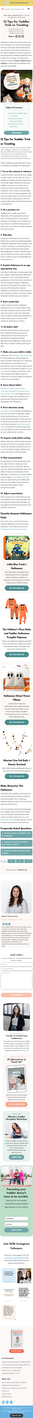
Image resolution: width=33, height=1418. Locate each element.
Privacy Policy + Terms (24, 1407)
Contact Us (5, 1391)
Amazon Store (6, 1394)
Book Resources (7, 1396)
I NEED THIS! (16, 1156)
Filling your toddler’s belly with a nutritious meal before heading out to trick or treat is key (15, 391)
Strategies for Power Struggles (12, 1367)
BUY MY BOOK (16, 1351)
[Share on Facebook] (16, 36)
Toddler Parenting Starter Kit (11, 1385)
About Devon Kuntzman (9, 1407)
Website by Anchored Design (17, 1412)
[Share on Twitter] (19, 36)
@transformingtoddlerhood (15, 1258)
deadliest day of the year (22, 355)
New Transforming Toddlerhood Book (14, 1382)
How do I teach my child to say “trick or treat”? (15, 843)
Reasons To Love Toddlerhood (11, 1370)
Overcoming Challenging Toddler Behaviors (16, 1365)
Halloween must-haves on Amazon (14, 529)
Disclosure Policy (16, 1409)
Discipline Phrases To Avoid (10, 1373)
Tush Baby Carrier (20, 477)
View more (16, 132)
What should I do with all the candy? (16, 852)
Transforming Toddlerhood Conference (14, 1388)
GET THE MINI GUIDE (16, 1104)
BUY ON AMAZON (16, 587)
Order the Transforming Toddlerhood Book (19, 2)
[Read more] (24, 1050)
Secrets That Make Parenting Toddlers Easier (16, 1362)
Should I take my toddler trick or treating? (16, 834)
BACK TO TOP (16, 1415)
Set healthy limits (7, 411)
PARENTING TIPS (17, 15)
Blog (9, 15)
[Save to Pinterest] (23, 36)
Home (5, 15)
